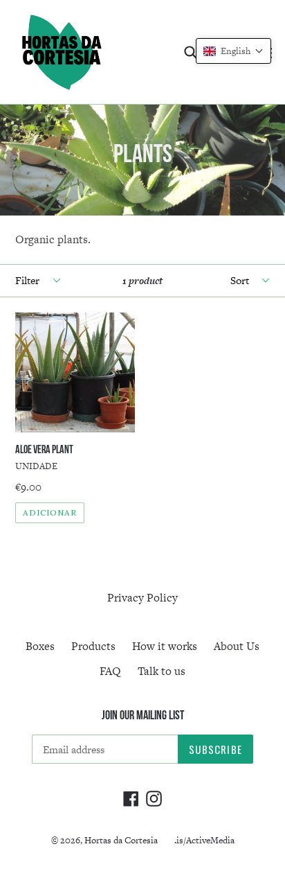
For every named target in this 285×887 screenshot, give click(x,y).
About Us (236, 646)
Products (93, 646)
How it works (164, 646)
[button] (233, 51)
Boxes (40, 646)
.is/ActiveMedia (204, 840)
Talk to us (161, 671)
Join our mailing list (143, 714)
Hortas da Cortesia (121, 840)
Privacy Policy (142, 598)
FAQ (110, 671)
